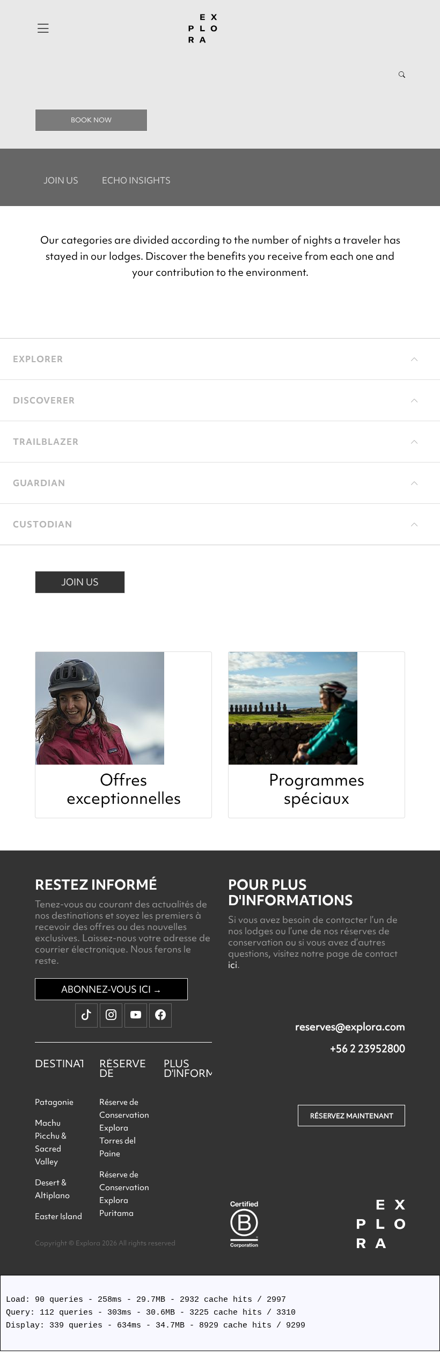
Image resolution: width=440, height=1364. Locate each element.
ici (232, 964)
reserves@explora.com (350, 1026)
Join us (60, 180)
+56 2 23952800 (367, 1048)
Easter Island (58, 1216)
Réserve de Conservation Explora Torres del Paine (124, 1128)
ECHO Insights (136, 180)
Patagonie (54, 1102)
